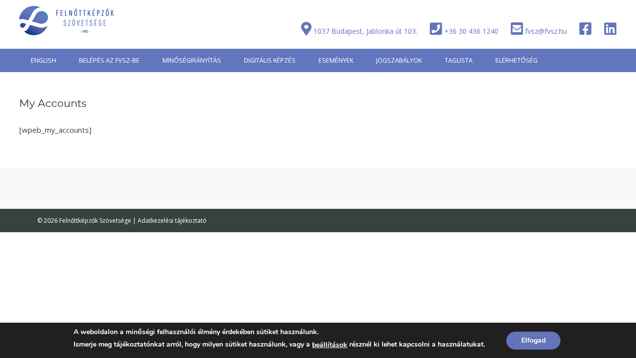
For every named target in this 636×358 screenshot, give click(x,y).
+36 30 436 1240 (471, 31)
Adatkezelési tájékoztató (172, 220)
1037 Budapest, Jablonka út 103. (365, 31)
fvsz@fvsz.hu (546, 31)
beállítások (329, 345)
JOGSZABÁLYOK (399, 60)
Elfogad (533, 340)
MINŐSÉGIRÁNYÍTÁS (191, 60)
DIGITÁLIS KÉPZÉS (270, 60)
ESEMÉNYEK (335, 60)
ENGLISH (43, 60)
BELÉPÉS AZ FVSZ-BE (109, 60)
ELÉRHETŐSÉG (516, 60)
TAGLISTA (459, 60)
